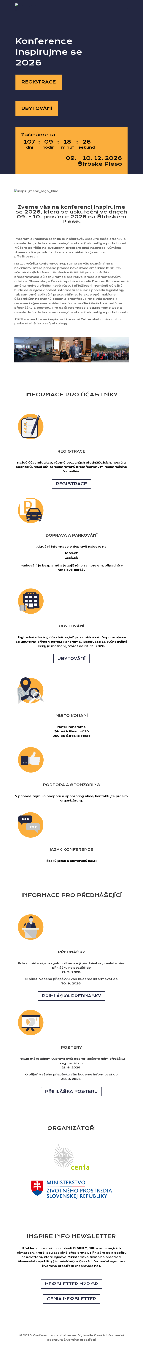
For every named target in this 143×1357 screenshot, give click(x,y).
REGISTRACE (38, 82)
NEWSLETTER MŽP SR (71, 1284)
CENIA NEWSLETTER (71, 1299)
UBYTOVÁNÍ (36, 108)
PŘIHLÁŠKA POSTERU (71, 1091)
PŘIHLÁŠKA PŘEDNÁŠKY (71, 996)
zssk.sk (71, 557)
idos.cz (71, 553)
